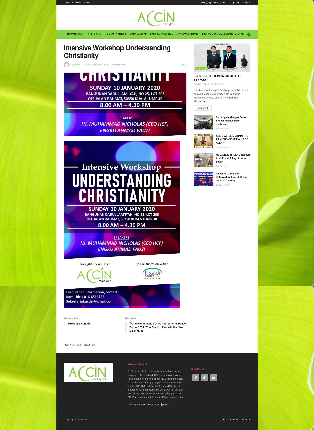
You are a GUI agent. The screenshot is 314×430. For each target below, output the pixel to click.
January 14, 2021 (94, 64)
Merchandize (138, 34)
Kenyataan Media (188, 34)
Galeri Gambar (116, 34)
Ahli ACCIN (94, 34)
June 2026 (201, 68)
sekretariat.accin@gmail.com (158, 404)
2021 (108, 64)
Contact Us (76, 2)
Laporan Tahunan (161, 34)
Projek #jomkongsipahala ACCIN (223, 34)
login (73, 344)
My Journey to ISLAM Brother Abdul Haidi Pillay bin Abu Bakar (233, 158)
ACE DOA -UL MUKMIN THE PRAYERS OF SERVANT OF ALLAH (232, 139)
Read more (203, 107)
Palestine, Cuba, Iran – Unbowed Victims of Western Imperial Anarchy (232, 177)
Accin (77, 64)
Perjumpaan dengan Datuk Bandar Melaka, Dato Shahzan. (231, 120)
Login (66, 2)
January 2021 (118, 64)
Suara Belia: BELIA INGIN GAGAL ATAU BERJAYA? (217, 77)
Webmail (86, 2)
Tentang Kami (75, 34)
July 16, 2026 (212, 84)
